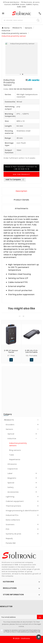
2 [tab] (23, 74)
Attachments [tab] (21, 208)
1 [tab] (20, 74)
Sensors (9, 429)
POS (7, 529)
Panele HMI (11, 543)
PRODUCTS (9, 420)
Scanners (10, 524)
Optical (11, 434)
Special (11, 483)
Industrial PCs (12, 515)
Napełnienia (14, 459)
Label (10, 473)
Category (8, 414)
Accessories (13, 492)
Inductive (12, 438)
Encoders (10, 424)
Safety (11, 487)
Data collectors (13, 520)
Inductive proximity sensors (18, 444)
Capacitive (13, 469)
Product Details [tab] (21, 199)
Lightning (10, 497)
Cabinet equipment (15, 501)
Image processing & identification (21, 510)
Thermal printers (13, 506)
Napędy (9, 538)
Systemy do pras (13, 534)
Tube (11, 455)
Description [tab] (21, 191)
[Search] (38, 20)
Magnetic (12, 478)
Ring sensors (15, 450)
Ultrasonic (12, 464)
